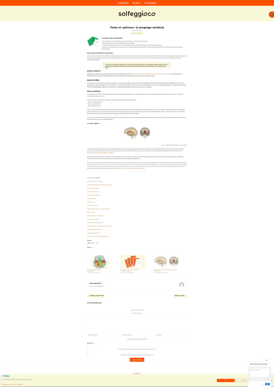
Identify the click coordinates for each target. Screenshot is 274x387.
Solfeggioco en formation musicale (95, 222)
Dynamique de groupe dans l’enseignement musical (99, 184)
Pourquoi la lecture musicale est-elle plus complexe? (99, 226)
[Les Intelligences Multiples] (103, 262)
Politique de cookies (6, 384)
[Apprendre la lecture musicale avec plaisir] (137, 14)
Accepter (226, 380)
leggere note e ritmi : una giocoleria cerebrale (165, 269)
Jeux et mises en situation (93, 219)
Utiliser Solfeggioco (137, 33)
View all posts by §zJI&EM (97, 286)
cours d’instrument (155, 74)
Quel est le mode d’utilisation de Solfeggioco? (97, 236)
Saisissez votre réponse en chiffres (137, 339)
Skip (263, 384)
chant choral (165, 74)
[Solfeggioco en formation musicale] (137, 262)
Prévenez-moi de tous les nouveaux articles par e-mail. (137, 355)
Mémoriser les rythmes (92, 205)
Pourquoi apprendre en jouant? (94, 229)
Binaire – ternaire (91, 212)
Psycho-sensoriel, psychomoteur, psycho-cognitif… (99, 208)
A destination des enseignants (94, 195)
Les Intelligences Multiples (93, 188)
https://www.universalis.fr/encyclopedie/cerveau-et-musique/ (129, 168)
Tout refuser (244, 380)
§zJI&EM (140, 30)
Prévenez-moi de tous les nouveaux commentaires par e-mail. (137, 349)
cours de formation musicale (139, 74)
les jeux (136, 3)
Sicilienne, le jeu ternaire (96, 295)
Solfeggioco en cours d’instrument (95, 215)
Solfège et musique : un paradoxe (95, 181)
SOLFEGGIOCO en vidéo (92, 191)
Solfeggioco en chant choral (93, 232)
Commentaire (137, 313)
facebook (137, 373)
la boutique (150, 3)
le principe (123, 3)
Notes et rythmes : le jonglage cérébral (137, 27)
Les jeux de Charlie (91, 198)
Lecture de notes (91, 202)
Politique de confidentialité (17, 384)
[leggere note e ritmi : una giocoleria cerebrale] (170, 262)
